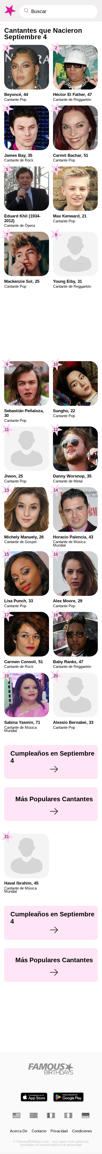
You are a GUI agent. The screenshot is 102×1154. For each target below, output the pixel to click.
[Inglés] (17, 1115)
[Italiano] (68, 1115)
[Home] (51, 1069)
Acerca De (18, 1131)
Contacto (39, 1131)
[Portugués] (34, 1115)
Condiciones (82, 1131)
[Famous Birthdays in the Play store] (68, 1097)
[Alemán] (86, 1115)
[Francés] (51, 1115)
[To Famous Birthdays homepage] (9, 11)
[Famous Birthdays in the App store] (34, 1097)
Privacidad (59, 1131)
